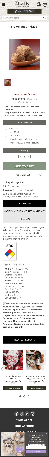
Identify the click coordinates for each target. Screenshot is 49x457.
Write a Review (24, 102)
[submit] (44, 17)
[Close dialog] (46, 433)
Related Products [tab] (24, 339)
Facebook (16, 413)
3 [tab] (29, 396)
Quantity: (24, 150)
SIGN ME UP (36, 451)
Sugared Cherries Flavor (13, 377)
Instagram (32, 413)
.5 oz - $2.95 (13, 128)
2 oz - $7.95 (13, 132)
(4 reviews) (32, 99)
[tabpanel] (13, 368)
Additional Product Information (24, 211)
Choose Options (13, 388)
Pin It (27, 413)
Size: (24, 122)
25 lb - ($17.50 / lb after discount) (23, 139)
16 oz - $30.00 (14, 135)
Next (46, 369)
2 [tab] (24, 396)
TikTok (22, 413)
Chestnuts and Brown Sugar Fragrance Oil (36, 377)
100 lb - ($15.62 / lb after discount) (23, 142)
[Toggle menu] (4, 4)
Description (24, 203)
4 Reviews (24, 218)
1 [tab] (20, 396)
